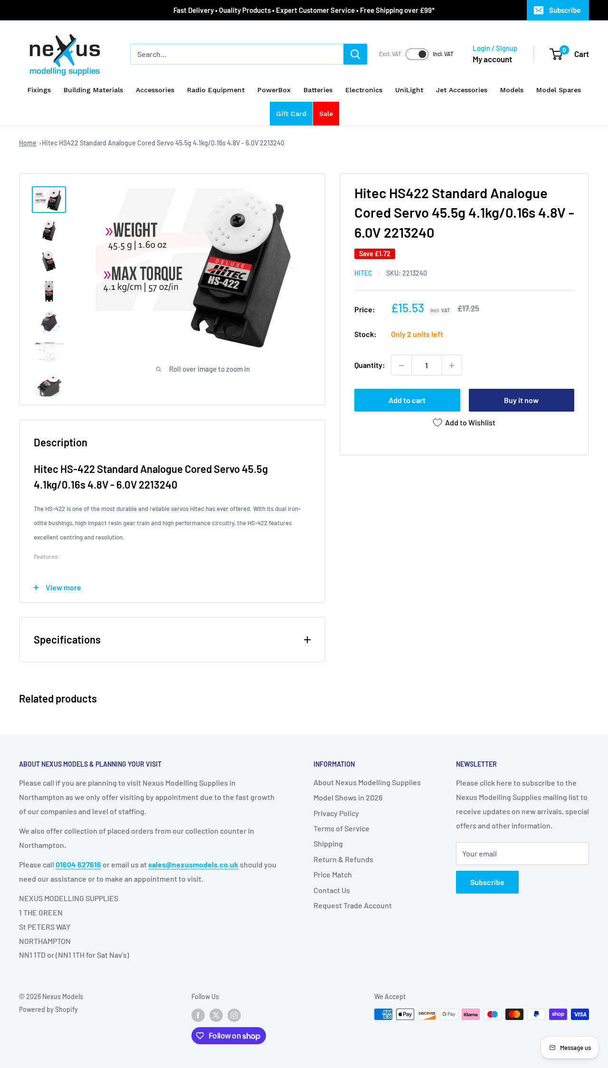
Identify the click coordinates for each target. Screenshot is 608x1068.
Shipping (328, 843)
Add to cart (407, 400)
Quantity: (369, 365)
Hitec (363, 273)
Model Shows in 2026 (348, 797)
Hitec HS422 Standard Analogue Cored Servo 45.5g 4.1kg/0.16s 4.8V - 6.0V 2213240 (163, 143)
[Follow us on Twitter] (216, 1015)
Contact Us (332, 890)
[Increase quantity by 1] (452, 365)
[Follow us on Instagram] (234, 1015)
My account (492, 59)
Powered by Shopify (48, 1009)
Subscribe (564, 10)
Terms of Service (342, 828)
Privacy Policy (336, 813)
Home (28, 143)
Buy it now (521, 400)
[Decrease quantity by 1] (401, 365)
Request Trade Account (353, 905)
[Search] (355, 54)
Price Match (333, 874)
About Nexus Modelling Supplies (367, 782)
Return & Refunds (343, 859)
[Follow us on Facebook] (198, 1015)
